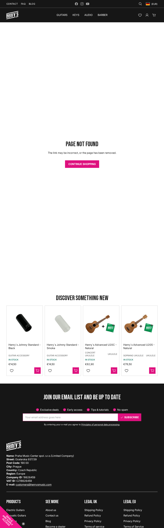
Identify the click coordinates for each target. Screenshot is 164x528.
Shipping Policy (93, 510)
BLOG (32, 3)
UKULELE (112, 354)
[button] (11, 517)
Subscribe (131, 417)
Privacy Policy (92, 521)
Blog (48, 521)
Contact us (51, 515)
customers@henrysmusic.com (34, 484)
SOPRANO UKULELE (133, 355)
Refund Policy (92, 515)
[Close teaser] (23, 523)
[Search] (140, 3)
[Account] (147, 15)
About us (50, 510)
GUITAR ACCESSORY (18, 355)
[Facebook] (76, 4)
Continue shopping (82, 164)
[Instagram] (82, 4)
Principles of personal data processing (100, 424)
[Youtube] (88, 4)
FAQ (23, 3)
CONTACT (12, 3)
